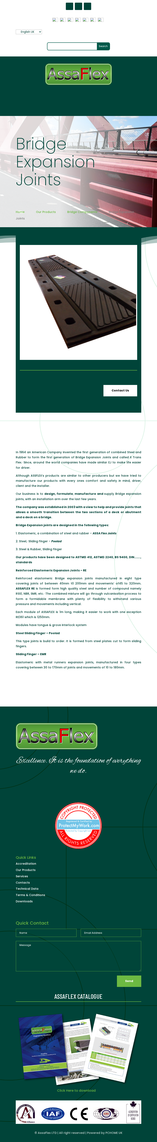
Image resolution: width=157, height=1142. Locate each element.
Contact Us (120, 390)
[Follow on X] (78, 6)
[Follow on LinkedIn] (87, 6)
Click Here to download (76, 1090)
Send (129, 981)
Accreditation (26, 864)
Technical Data (27, 889)
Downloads (24, 901)
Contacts (23, 883)
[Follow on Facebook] (69, 6)
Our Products (26, 870)
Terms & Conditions (30, 895)
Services (22, 876)
